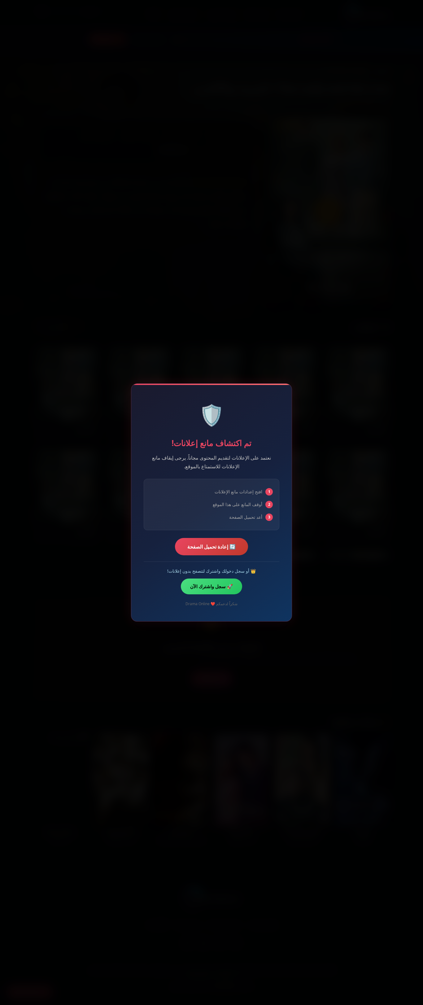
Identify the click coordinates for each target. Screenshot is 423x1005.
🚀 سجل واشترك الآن (211, 586)
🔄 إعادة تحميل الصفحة (211, 546)
